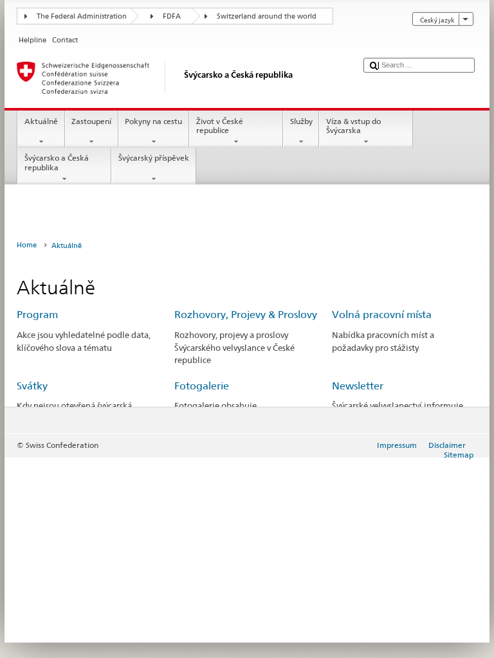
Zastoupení (91, 121)
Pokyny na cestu (153, 121)
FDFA (172, 16)
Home (27, 245)
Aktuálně (41, 121)
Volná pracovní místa (382, 314)
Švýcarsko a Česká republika (56, 162)
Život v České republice (219, 125)
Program (37, 314)
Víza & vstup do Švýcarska (353, 125)
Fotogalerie (201, 386)
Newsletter (357, 386)
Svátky (32, 386)
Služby (301, 121)
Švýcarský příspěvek (153, 158)
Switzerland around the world (266, 16)
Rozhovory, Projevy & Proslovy (245, 314)
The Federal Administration (82, 16)
